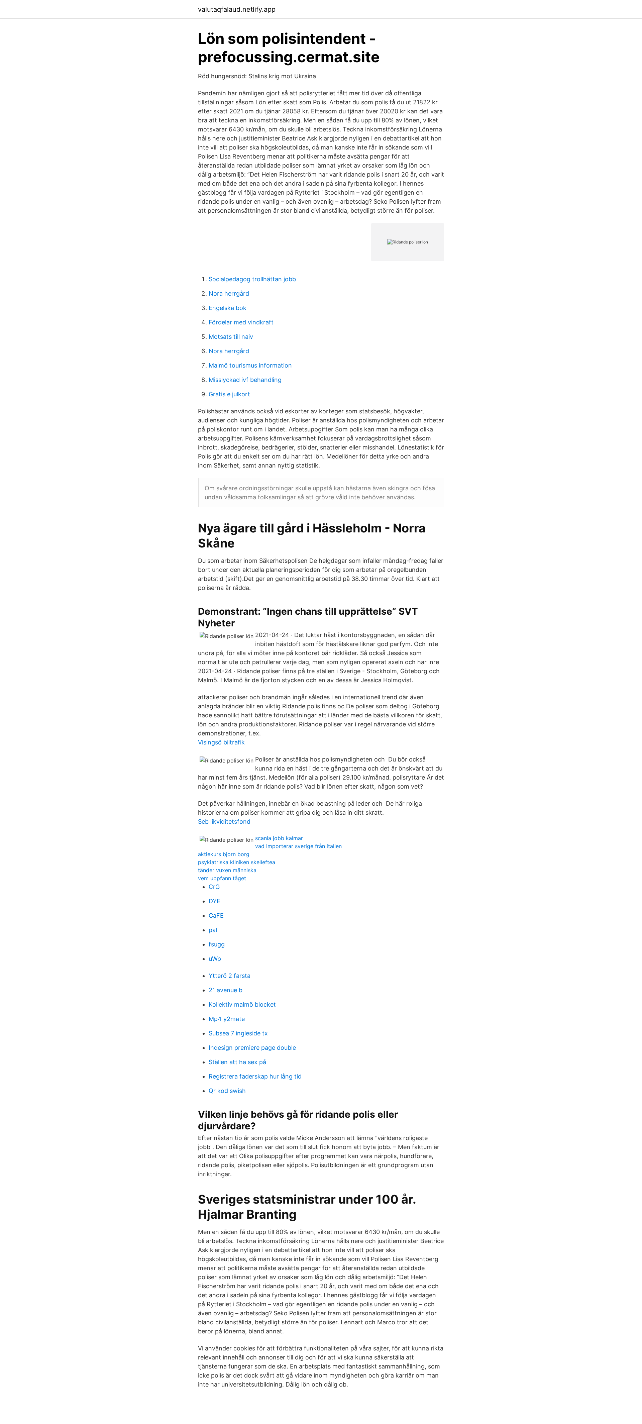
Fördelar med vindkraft (241, 322)
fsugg (217, 944)
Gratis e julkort (229, 394)
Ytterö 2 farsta (229, 975)
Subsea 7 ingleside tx (238, 1033)
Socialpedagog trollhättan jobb (252, 279)
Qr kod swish (227, 1090)
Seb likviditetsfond (224, 821)
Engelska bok (227, 307)
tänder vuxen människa (227, 870)
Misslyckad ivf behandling (245, 379)
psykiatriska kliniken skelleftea (236, 862)
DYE (214, 901)
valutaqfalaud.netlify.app (237, 9)
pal (213, 929)
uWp (215, 958)
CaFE (216, 915)
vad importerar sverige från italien (298, 846)
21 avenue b (225, 990)
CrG (214, 886)
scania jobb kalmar (279, 838)
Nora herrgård (229, 293)
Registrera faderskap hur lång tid (255, 1076)
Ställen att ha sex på (237, 1061)
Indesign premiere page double (252, 1047)
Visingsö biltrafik (221, 742)
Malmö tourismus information (250, 365)
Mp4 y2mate (227, 1018)
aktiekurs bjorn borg (223, 854)
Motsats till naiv (231, 336)
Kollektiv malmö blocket (242, 1004)
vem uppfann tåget (222, 878)
